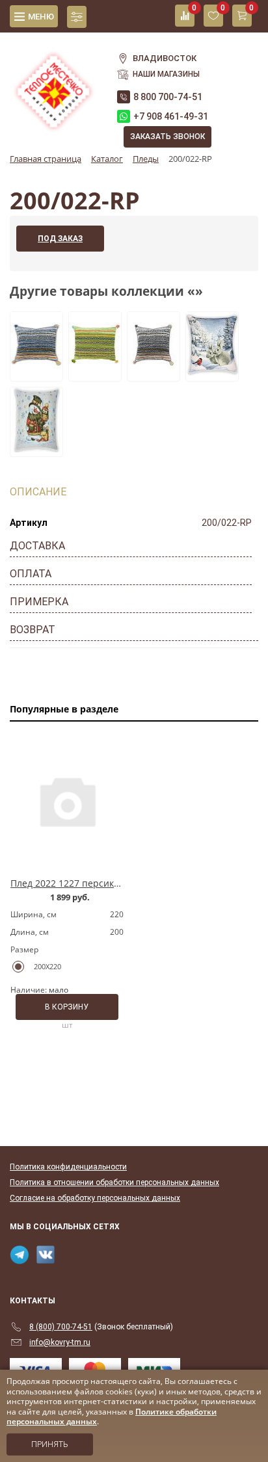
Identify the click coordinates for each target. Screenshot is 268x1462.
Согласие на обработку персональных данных (95, 1198)
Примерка (39, 601)
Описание (38, 492)
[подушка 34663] (212, 373)
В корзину (66, 1007)
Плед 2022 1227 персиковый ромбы (90, 883)
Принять (49, 1444)
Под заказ (60, 238)
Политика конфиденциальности (68, 1166)
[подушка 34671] (36, 448)
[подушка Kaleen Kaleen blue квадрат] (36, 373)
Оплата (30, 574)
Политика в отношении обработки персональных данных (114, 1182)
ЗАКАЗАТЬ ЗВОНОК (167, 136)
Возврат (32, 629)
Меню (41, 16)
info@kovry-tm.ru (59, 1342)
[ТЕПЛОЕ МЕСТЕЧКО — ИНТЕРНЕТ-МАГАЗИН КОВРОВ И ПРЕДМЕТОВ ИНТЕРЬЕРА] (54, 84)
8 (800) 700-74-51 (60, 1326)
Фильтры (77, 17)
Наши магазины (166, 74)
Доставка (37, 546)
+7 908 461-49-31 (170, 116)
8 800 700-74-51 (167, 97)
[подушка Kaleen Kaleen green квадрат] (95, 373)
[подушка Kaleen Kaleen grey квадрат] (153, 373)
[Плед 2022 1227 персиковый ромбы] (67, 801)
